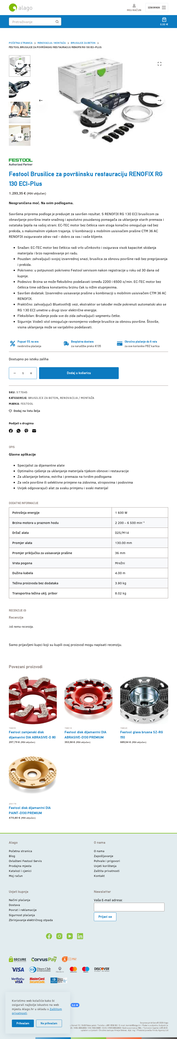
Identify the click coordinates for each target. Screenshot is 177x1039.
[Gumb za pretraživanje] (57, 21)
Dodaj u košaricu (79, 373)
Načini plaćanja (19, 900)
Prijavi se (105, 916)
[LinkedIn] (80, 936)
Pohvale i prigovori (107, 861)
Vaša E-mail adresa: (108, 900)
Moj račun (16, 876)
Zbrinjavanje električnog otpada (31, 920)
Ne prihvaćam (49, 1023)
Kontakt (99, 876)
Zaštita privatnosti (107, 871)
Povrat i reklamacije (22, 910)
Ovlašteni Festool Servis (25, 861)
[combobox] (31, 21)
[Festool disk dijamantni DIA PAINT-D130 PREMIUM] (33, 776)
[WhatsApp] (19, 431)
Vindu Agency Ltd (160, 1030)
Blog (12, 856)
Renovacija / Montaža (77, 398)
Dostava (14, 905)
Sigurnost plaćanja (22, 915)
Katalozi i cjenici (20, 871)
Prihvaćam (22, 1023)
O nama (99, 851)
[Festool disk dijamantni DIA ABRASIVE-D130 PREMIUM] (88, 700)
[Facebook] (11, 431)
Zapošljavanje (103, 856)
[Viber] (26, 431)
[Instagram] (59, 936)
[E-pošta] (34, 431)
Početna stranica (20, 851)
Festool (27, 404)
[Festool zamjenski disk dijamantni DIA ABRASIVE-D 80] (33, 700)
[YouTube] (70, 936)
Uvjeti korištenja (105, 866)
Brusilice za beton (43, 398)
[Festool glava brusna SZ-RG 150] (144, 700)
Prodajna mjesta (20, 866)
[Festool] (21, 162)
